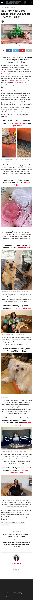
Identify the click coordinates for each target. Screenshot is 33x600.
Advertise (9, 593)
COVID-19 (4, 72)
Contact (26, 593)
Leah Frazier (9, 21)
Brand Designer (24, 248)
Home (2, 7)
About (2, 593)
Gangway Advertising (23, 308)
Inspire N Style (16, 126)
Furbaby (22, 522)
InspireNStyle (8, 596)
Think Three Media (21, 123)
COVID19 (7, 522)
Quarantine (5, 525)
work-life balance (21, 342)
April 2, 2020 (19, 21)
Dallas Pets (15, 522)
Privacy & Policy (18, 593)
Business (13, 7)
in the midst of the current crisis (16, 80)
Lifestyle (7, 7)
